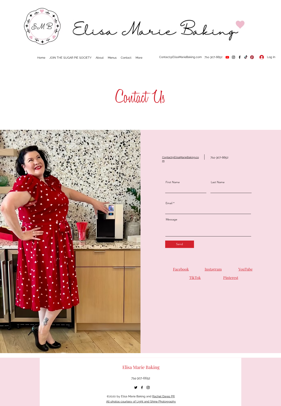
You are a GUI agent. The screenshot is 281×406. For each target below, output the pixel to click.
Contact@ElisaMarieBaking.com (180, 57)
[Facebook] (240, 57)
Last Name (218, 182)
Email (169, 203)
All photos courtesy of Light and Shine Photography (141, 401)
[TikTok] (246, 57)
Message (171, 219)
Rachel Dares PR (163, 396)
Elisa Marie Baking (141, 367)
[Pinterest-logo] (252, 57)
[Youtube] (227, 57)
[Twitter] (136, 387)
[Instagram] (233, 57)
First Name (173, 182)
